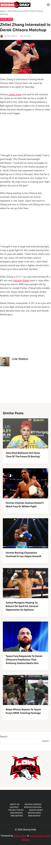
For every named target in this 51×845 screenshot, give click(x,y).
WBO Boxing (16, 813)
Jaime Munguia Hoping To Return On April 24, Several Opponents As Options (22, 606)
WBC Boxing (17, 816)
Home (2, 11)
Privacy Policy (16, 810)
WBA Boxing (34, 816)
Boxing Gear (34, 813)
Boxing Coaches (32, 807)
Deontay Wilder (21, 280)
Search (3, 736)
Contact (14, 807)
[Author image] (1, 36)
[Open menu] (48, 4)
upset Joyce (14, 94)
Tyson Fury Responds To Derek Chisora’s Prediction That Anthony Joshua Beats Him (24, 660)
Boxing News (6, 19)
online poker (20, 835)
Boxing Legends (33, 804)
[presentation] (25, 433)
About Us (14, 804)
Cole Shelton (11, 36)
